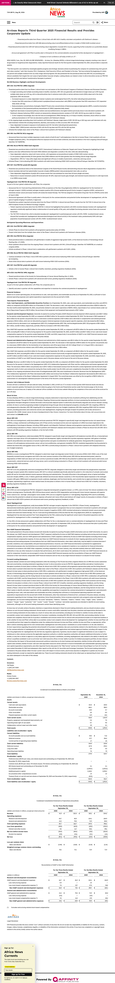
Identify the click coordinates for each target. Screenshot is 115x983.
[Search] (93, 22)
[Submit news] (3, 485)
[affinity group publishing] (3, 494)
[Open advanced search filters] (97, 22)
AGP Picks (5, 3)
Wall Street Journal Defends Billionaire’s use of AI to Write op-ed (72, 3)
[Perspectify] (3, 489)
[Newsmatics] (3, 498)
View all (111, 2)
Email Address (9, 967)
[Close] (33, 946)
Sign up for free (18, 974)
